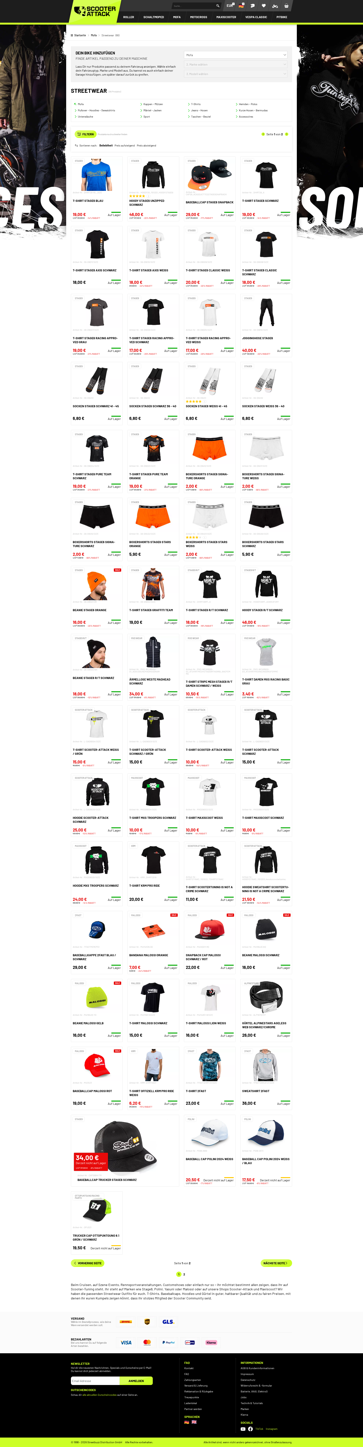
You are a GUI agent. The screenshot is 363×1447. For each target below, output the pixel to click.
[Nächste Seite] (286, 134)
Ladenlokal (190, 1403)
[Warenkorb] (286, 5)
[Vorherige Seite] (263, 134)
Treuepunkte (191, 1397)
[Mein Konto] (252, 5)
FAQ (186, 1374)
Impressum (247, 1374)
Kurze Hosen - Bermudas (253, 110)
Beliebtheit (106, 145)
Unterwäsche (85, 116)
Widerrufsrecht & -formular (256, 1385)
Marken (245, 1409)
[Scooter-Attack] (95, 11)
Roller (128, 17)
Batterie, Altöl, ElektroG (254, 1391)
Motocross (198, 17)
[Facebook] (250, 1429)
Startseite (80, 35)
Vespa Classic (256, 17)
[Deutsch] (186, 1422)
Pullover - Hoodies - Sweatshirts (96, 110)
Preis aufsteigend (125, 145)
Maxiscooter (226, 17)
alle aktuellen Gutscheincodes (99, 1394)
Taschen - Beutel (201, 116)
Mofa (177, 17)
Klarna (244, 1414)
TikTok (259, 1428)
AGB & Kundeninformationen (257, 1368)
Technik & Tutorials (252, 1403)
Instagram (272, 1428)
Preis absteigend (146, 145)
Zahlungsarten (192, 1379)
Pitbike (282, 17)
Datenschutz (248, 1379)
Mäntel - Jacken (152, 110)
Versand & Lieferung (195, 1385)
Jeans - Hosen (199, 110)
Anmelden (136, 1381)
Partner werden (193, 1409)
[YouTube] (243, 1429)
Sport (146, 116)
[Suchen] (218, 5)
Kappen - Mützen (153, 104)
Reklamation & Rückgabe (198, 1391)
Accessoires (246, 116)
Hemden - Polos (248, 104)
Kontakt (189, 1368)
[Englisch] (194, 1422)
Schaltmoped (153, 17)
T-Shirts (196, 104)
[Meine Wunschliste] (263, 5)
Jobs (244, 1397)
